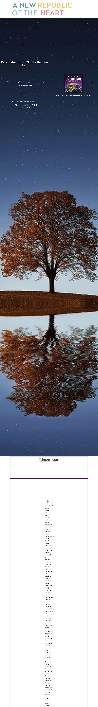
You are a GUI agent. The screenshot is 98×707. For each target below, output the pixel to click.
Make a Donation (82, 9)
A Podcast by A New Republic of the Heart (73, 95)
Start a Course (81, 3)
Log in (82, 15)
